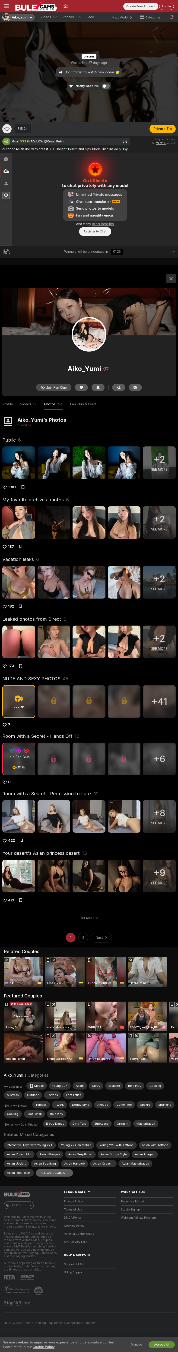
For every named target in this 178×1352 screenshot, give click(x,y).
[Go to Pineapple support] (39, 1290)
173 (11, 666)
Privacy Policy (73, 1201)
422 (11, 840)
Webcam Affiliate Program (138, 1217)
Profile (7, 404)
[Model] (171, 278)
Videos (48, 17)
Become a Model (132, 1201)
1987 (12, 487)
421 (11, 900)
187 (11, 547)
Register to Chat (95, 231)
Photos (71, 17)
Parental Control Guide (79, 1233)
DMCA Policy (73, 1217)
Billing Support (74, 1272)
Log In (166, 6)
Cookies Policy (74, 1225)
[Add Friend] (118, 387)
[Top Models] (65, 6)
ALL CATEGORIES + (54, 1172)
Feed (90, 17)
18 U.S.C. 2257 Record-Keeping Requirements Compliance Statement (50, 1323)
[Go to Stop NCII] (17, 1304)
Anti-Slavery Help (75, 1242)
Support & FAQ (74, 1264)
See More (87, 918)
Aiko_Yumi (13, 1075)
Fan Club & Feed (83, 404)
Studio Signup (130, 1209)
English (15, 1205)
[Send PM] (135, 387)
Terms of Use (73, 1209)
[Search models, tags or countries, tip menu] (171, 17)
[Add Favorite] (7, 128)
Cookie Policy (43, 1347)
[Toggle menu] (6, 6)
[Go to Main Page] (36, 6)
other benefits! (103, 224)
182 (11, 606)
